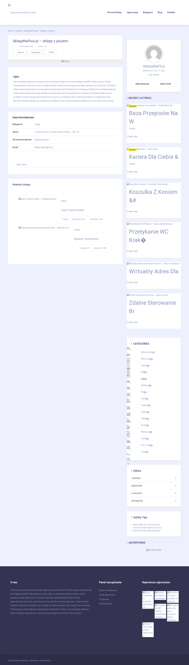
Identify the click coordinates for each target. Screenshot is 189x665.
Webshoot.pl (45, 660)
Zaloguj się (104, 599)
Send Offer (165, 84)
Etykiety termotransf (86, 238)
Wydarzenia (146, 432)
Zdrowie (145, 438)
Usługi (37, 124)
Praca (143, 392)
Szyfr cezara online (72, 210)
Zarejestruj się (105, 603)
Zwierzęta (145, 405)
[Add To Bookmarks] (99, 201)
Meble (144, 372)
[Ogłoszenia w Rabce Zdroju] (22, 12)
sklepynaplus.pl (41, 139)
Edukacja (145, 412)
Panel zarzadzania (108, 590)
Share (51, 52)
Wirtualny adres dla (154, 271)
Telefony (145, 365)
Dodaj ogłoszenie (107, 595)
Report (21, 52)
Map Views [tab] (22, 164)
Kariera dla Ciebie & (153, 157)
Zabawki (145, 418)
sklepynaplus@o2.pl (43, 147)
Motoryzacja (147, 359)
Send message (142, 84)
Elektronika (146, 385)
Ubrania (144, 398)
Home (11, 31)
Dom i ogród (147, 445)
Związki (144, 452)
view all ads (154, 74)
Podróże (145, 425)
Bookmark (35, 52)
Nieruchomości (148, 352)
